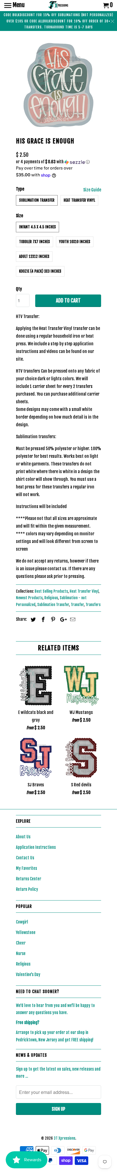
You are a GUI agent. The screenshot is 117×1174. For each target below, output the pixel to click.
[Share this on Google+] (61, 619)
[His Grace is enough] (58, 85)
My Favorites (26, 868)
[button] (58, 162)
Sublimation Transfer (37, 200)
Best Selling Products (51, 591)
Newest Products (29, 598)
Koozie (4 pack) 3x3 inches (40, 271)
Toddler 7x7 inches (34, 241)
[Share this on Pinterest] (52, 619)
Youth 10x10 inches (74, 241)
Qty (19, 289)
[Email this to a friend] (71, 619)
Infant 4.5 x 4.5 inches (37, 227)
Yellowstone (25, 932)
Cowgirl (22, 922)
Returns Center (28, 878)
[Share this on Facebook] (42, 619)
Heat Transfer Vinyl (79, 200)
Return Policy (27, 889)
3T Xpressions (64, 1138)
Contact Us (25, 857)
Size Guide (92, 190)
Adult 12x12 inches (34, 256)
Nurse (21, 953)
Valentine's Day (28, 974)
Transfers (93, 604)
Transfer (77, 604)
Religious (51, 598)
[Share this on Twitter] (32, 619)
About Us (23, 836)
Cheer (21, 943)
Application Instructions (36, 847)
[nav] (14, 5)
